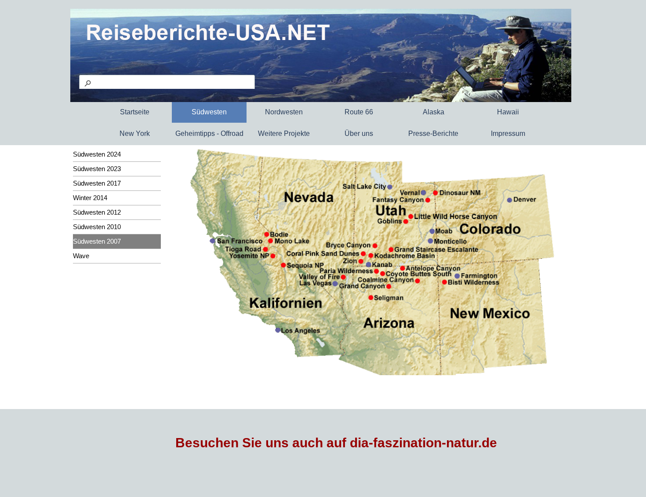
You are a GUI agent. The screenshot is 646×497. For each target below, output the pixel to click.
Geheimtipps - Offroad (209, 133)
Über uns (359, 133)
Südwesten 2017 (97, 183)
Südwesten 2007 (97, 241)
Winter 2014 (90, 197)
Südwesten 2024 (97, 154)
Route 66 (359, 112)
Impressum (508, 133)
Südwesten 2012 (97, 212)
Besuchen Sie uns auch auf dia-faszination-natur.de (336, 442)
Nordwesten (284, 112)
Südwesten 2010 (97, 226)
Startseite (134, 112)
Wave (81, 255)
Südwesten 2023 (97, 168)
